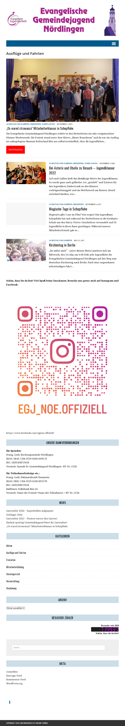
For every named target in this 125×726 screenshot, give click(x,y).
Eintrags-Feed (14, 675)
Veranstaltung (12, 581)
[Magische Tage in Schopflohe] (26, 223)
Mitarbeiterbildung (15, 567)
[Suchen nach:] (58, 647)
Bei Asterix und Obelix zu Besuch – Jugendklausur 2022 (82, 170)
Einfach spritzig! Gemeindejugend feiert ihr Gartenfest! (36, 522)
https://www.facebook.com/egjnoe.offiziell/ (30, 433)
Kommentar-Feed (16, 679)
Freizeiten (35, 124)
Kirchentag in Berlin (62, 245)
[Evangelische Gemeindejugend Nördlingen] (62, 20)
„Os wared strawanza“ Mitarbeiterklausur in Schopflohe (39, 128)
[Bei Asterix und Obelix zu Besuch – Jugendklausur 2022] (26, 182)
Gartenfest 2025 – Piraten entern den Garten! (31, 518)
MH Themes (43, 723)
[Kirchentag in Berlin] (26, 259)
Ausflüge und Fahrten (17, 124)
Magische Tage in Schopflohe (68, 208)
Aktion (9, 546)
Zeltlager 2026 (14, 514)
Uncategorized (13, 574)
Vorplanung (48, 124)
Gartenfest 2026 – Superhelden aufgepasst (30, 510)
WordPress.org (14, 683)
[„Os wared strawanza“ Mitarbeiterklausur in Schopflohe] (62, 119)
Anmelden (12, 671)
